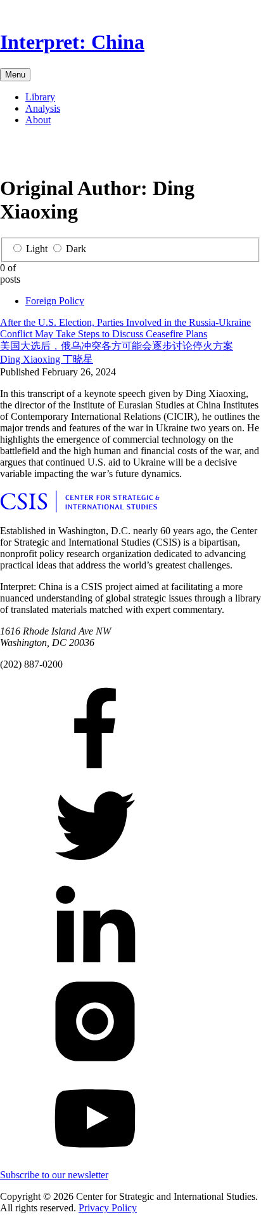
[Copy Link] (111, 152)
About (38, 119)
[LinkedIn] (51, 152)
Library (40, 96)
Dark (76, 248)
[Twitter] (30, 152)
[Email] (71, 152)
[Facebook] (10, 152)
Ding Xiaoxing (46, 359)
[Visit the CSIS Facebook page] (95, 772)
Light (37, 248)
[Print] (91, 152)
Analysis (42, 108)
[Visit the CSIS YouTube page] (95, 1163)
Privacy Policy (108, 1207)
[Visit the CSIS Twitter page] (95, 869)
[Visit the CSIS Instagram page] (95, 1065)
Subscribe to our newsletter (54, 1174)
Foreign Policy (54, 300)
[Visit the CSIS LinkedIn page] (95, 967)
